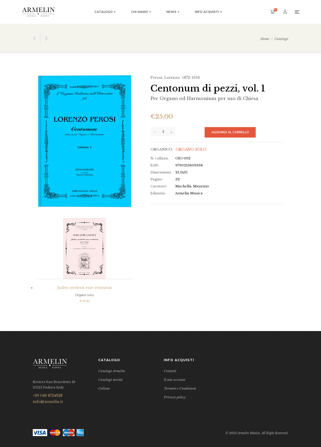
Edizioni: (157, 193)
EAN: (154, 165)
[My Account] (285, 12)
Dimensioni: (160, 172)
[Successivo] (44, 39)
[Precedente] (36, 39)
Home (264, 39)
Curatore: (158, 186)
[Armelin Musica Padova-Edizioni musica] (38, 12)
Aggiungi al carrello (230, 132)
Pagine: (156, 179)
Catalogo (281, 39)
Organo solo (191, 149)
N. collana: (159, 158)
